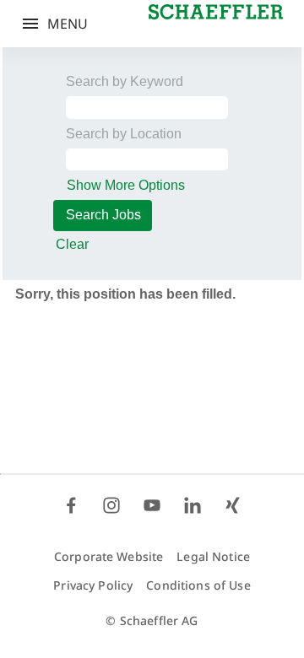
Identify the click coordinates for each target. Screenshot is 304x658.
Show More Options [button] (126, 185)
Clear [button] (72, 244)
